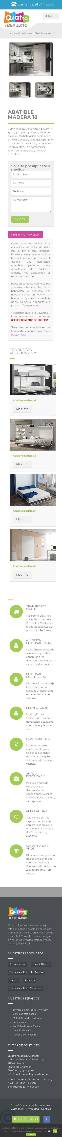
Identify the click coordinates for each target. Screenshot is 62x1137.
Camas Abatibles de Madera (26, 972)
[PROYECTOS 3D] (16, 713)
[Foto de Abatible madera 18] (31, 59)
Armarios (29, 980)
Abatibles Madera (24, 33)
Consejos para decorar (25, 1014)
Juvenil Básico (40, 964)
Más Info (22, 409)
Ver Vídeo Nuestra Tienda (26, 1026)
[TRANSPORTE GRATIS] (16, 611)
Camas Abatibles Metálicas (25, 988)
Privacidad (32, 1108)
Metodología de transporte (27, 1018)
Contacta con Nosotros (25, 1034)
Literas (13, 980)
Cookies (46, 1108)
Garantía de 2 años (23, 1030)
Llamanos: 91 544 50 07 (36, 4)
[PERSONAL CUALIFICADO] (16, 679)
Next (48, 59)
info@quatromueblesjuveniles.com (28, 1074)
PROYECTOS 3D (27, 1119)
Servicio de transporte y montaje (30, 1009)
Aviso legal (17, 1108)
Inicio (10, 33)
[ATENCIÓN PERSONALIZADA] (16, 645)
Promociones (17, 964)
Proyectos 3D (20, 1022)
